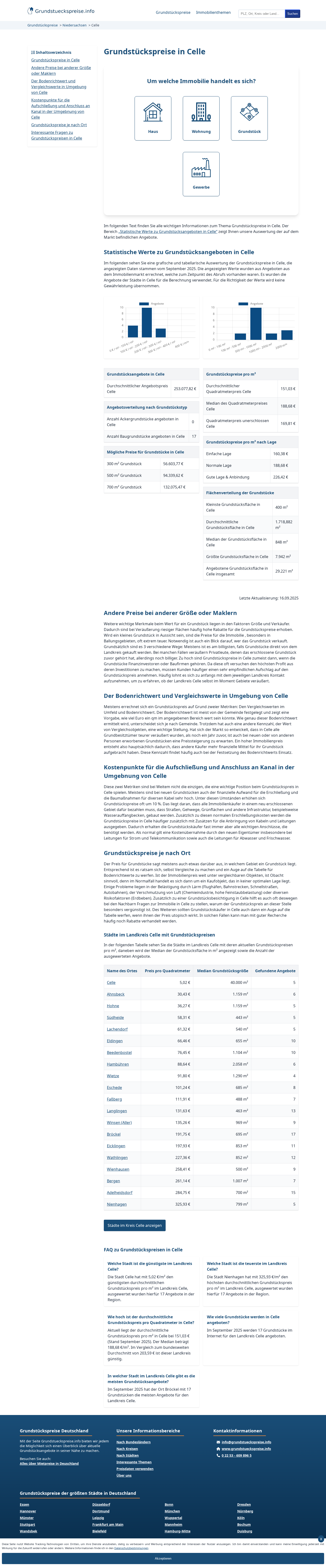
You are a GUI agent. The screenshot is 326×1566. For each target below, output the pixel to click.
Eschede (114, 1087)
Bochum (244, 1524)
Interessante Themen (134, 1462)
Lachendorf (117, 1029)
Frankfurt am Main (107, 1524)
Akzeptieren (163, 1558)
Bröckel (114, 1134)
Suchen (292, 13)
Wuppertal (173, 1518)
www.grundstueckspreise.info (246, 1448)
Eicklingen (116, 1145)
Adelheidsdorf (119, 1192)
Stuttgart (27, 1524)
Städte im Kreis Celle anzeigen (135, 1225)
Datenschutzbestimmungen (131, 1548)
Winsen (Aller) (119, 1122)
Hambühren (118, 1064)
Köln (241, 1518)
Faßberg (114, 1099)
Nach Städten (127, 1455)
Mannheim (173, 1524)
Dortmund (101, 1511)
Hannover (28, 1511)
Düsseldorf (101, 1504)
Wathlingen (117, 1157)
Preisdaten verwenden (134, 1468)
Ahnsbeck (116, 994)
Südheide (115, 1017)
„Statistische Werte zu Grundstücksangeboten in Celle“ (167, 231)
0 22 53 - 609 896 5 (237, 1455)
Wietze (113, 1075)
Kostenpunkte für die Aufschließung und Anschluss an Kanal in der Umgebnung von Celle (60, 108)
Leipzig (98, 1518)
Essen (24, 1504)
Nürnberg (245, 1511)
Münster (27, 1518)
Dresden (244, 1504)
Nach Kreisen (127, 1448)
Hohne (113, 1005)
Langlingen (117, 1110)
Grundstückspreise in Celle (55, 60)
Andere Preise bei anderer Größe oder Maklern (61, 70)
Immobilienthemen (213, 12)
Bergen (113, 1180)
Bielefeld (99, 1531)
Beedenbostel (119, 1052)
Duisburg (244, 1531)
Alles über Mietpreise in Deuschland (49, 1463)
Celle (111, 982)
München (172, 1511)
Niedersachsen (75, 25)
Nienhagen (117, 1204)
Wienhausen (118, 1169)
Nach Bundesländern (133, 1442)
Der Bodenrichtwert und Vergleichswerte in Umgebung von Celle (58, 86)
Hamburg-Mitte (177, 1531)
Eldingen (115, 1040)
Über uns (123, 1475)
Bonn (169, 1504)
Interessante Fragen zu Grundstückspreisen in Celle (56, 135)
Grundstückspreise (173, 12)
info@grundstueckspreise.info (246, 1442)
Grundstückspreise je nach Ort (59, 124)
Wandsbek (28, 1531)
